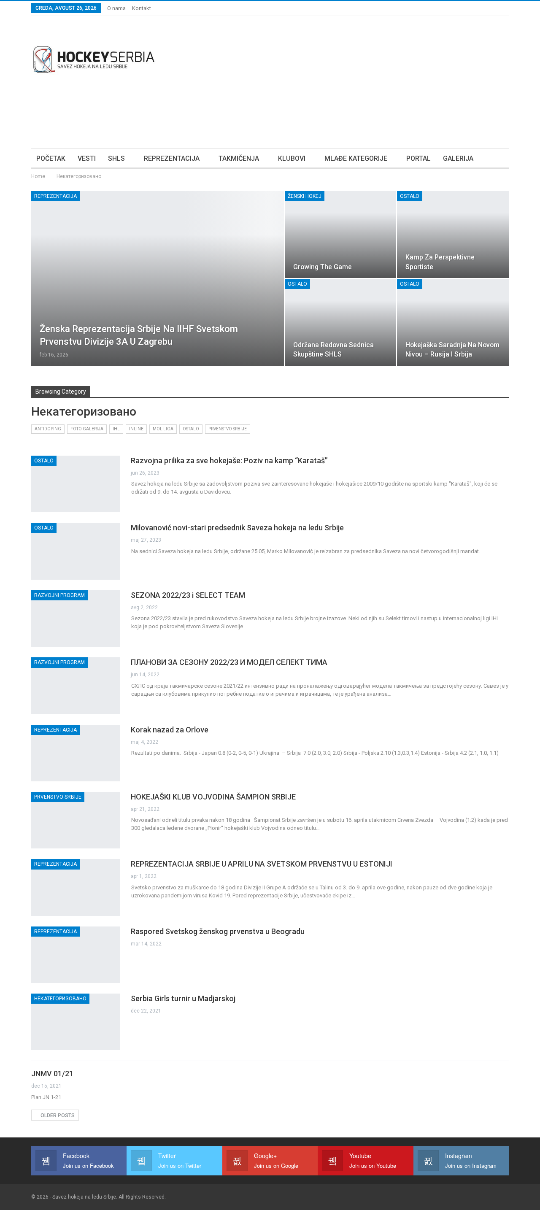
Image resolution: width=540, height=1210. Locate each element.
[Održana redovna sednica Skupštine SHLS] (340, 322)
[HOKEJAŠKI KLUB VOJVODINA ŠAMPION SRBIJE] (75, 820)
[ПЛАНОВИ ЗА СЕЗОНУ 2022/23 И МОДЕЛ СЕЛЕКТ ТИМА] (75, 685)
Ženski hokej (304, 196)
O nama (116, 8)
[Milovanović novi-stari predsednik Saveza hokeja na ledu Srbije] (75, 551)
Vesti (87, 158)
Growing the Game (322, 267)
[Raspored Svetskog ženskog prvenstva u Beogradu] (75, 954)
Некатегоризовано (60, 999)
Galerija (458, 158)
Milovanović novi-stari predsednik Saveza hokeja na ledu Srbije (237, 527)
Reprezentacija (172, 158)
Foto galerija (86, 429)
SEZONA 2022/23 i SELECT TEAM (188, 595)
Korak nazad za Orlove (169, 729)
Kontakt (141, 8)
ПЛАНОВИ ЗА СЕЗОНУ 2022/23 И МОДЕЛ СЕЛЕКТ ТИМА (229, 662)
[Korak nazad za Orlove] (75, 753)
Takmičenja (239, 158)
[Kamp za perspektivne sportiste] (453, 234)
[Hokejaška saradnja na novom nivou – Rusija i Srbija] (453, 322)
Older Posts (57, 1115)
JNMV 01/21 (52, 1073)
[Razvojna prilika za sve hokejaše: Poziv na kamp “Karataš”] (75, 484)
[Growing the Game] (340, 234)
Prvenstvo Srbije (227, 429)
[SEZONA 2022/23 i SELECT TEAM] (75, 618)
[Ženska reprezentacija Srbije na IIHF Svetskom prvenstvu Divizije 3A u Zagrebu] (157, 278)
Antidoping (48, 429)
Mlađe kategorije (355, 158)
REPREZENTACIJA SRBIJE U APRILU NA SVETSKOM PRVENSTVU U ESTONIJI (261, 863)
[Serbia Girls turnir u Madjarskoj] (75, 1022)
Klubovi (291, 158)
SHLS (116, 158)
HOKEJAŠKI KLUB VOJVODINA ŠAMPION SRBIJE (213, 796)
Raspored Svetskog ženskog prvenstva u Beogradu (218, 931)
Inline (136, 429)
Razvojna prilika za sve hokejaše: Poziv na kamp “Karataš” (229, 460)
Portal (418, 158)
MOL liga (163, 429)
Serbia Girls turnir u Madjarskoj (183, 998)
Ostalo (409, 196)
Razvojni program (59, 595)
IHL (116, 429)
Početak (50, 158)
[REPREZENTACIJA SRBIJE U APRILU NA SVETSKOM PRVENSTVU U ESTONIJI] (75, 887)
